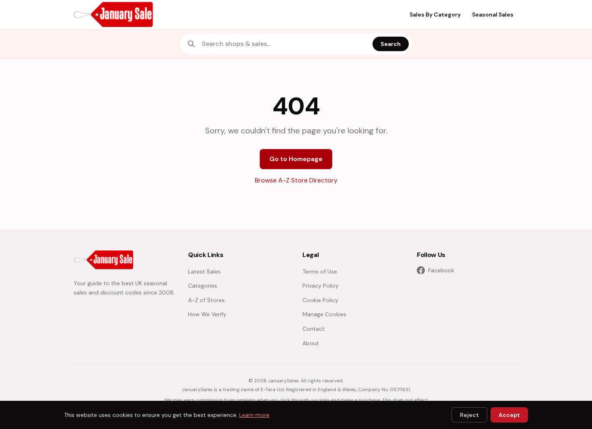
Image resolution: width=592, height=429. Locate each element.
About (310, 343)
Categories (202, 285)
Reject (469, 415)
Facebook (441, 270)
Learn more (254, 415)
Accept (509, 415)
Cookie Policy (320, 300)
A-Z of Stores (206, 300)
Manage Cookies (324, 314)
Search (391, 44)
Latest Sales (204, 271)
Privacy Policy (320, 285)
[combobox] (285, 44)
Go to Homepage (296, 159)
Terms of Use (319, 271)
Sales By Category (435, 14)
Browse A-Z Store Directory (296, 180)
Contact (313, 328)
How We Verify (207, 314)
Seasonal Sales (492, 14)
